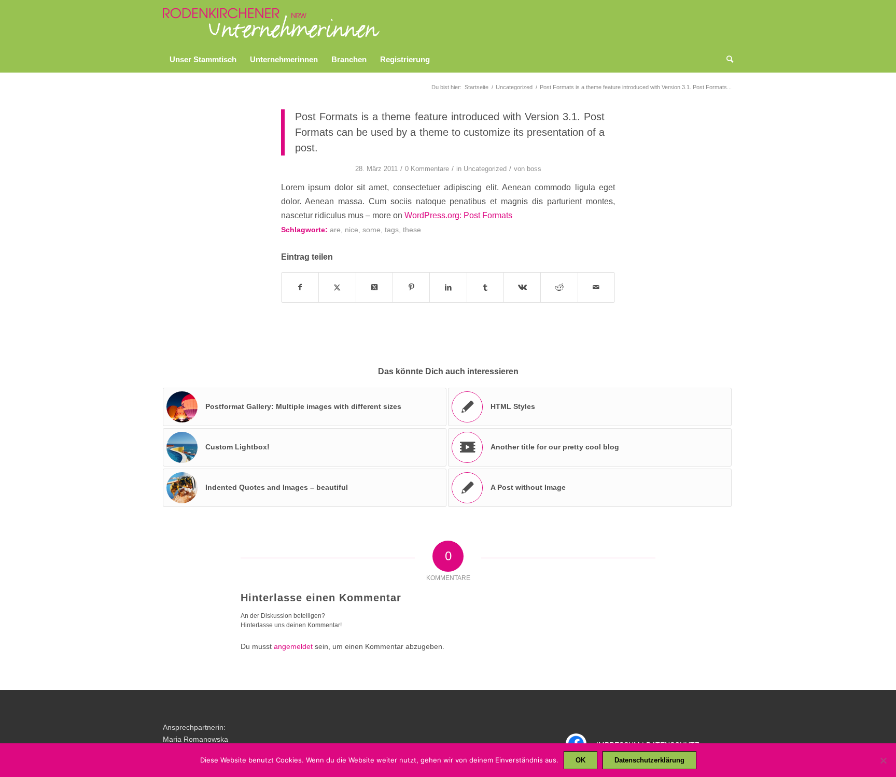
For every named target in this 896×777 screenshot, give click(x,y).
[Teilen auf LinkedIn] (448, 287)
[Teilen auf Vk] (522, 287)
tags (392, 229)
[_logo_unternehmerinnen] (272, 23)
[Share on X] (374, 287)
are (335, 229)
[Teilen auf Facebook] (300, 287)
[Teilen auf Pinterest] (411, 287)
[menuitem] (203, 60)
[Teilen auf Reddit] (559, 287)
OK (580, 760)
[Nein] (883, 760)
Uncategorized (485, 169)
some (371, 229)
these (412, 229)
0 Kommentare (427, 169)
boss (534, 169)
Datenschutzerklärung (649, 760)
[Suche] (726, 60)
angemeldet (293, 646)
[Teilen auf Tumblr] (485, 287)
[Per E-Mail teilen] (596, 287)
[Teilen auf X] (337, 287)
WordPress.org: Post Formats (458, 215)
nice (351, 229)
